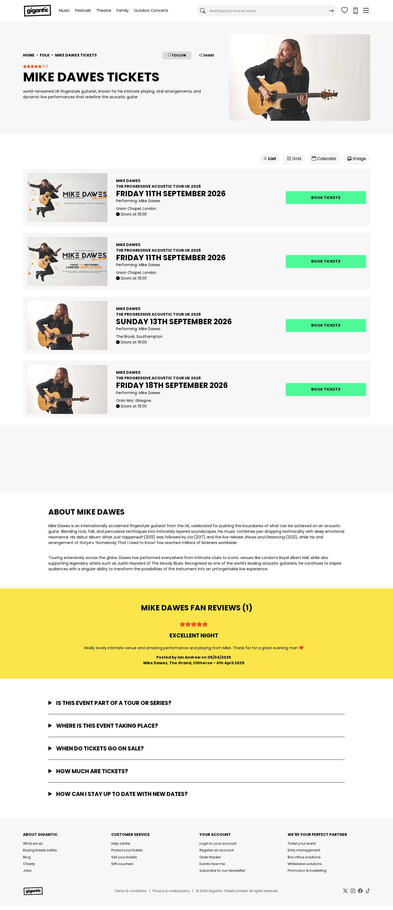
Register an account (216, 850)
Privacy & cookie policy (171, 891)
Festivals (83, 10)
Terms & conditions (131, 891)
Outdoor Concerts (151, 10)
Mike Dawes (149, 200)
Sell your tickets (124, 857)
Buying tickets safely (40, 850)
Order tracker (210, 857)
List (271, 159)
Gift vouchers (122, 864)
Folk (45, 55)
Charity (29, 864)
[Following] (344, 11)
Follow (178, 55)
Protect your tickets (127, 850)
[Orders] (355, 10)
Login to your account (217, 843)
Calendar (326, 159)
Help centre (120, 843)
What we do (33, 843)
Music (64, 10)
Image (359, 159)
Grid (296, 159)
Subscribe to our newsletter (222, 870)
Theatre (103, 10)
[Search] (331, 10)
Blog (27, 857)
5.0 (45, 66)
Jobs (27, 870)
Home (28, 55)
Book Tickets (325, 197)
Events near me (212, 864)
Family (123, 10)
